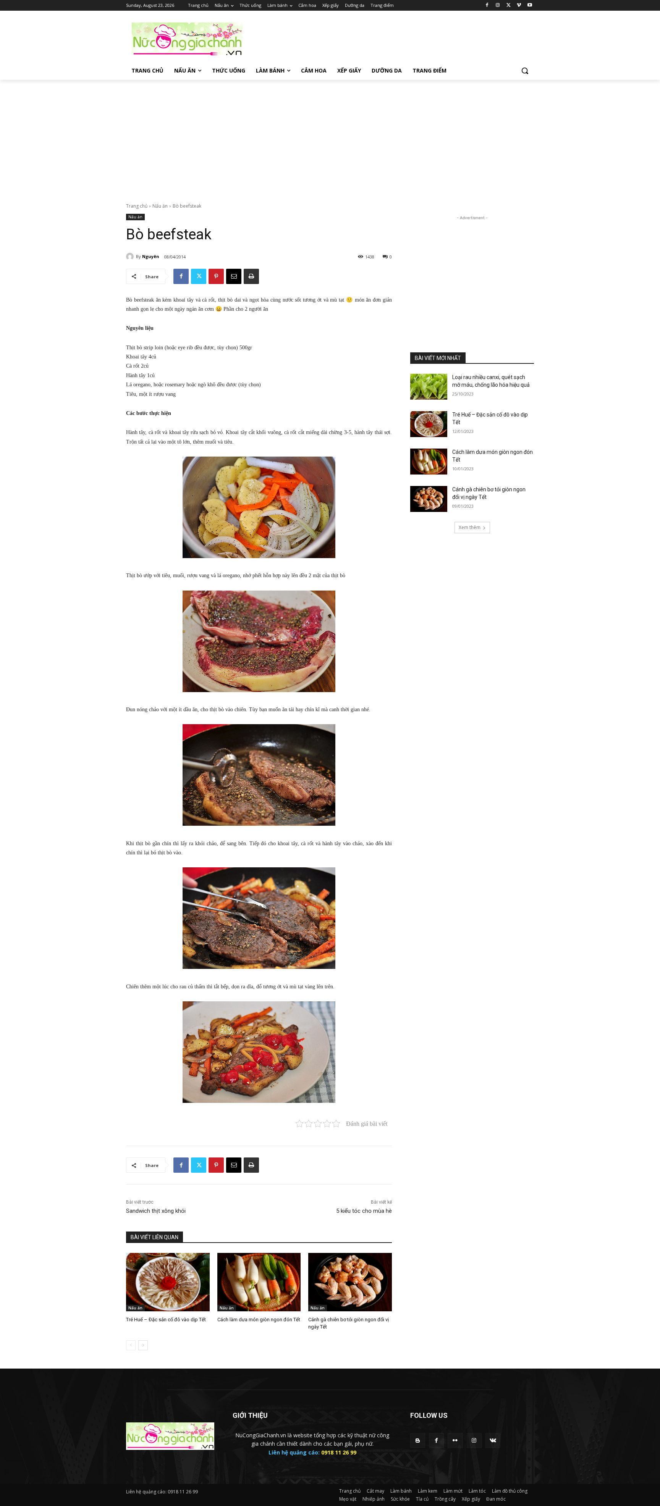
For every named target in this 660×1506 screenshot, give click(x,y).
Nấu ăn (160, 206)
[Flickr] (455, 1440)
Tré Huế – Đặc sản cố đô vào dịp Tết (166, 1319)
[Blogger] (417, 1440)
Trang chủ (136, 206)
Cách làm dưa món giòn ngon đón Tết (258, 1319)
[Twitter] (508, 5)
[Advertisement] (387, 38)
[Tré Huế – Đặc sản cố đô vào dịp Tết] (168, 1282)
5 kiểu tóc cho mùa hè (364, 1210)
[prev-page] (131, 1345)
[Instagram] (497, 5)
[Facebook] (487, 5)
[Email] (233, 276)
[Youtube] (529, 5)
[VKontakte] (492, 1440)
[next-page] (143, 1345)
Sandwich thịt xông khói (156, 1210)
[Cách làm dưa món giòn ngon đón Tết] (259, 1282)
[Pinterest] (216, 276)
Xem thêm (469, 527)
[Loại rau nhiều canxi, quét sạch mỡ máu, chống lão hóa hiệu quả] (428, 387)
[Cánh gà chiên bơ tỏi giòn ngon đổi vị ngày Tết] (350, 1282)
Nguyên (150, 256)
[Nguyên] (131, 256)
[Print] (251, 276)
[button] (525, 70)
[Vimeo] (518, 5)
